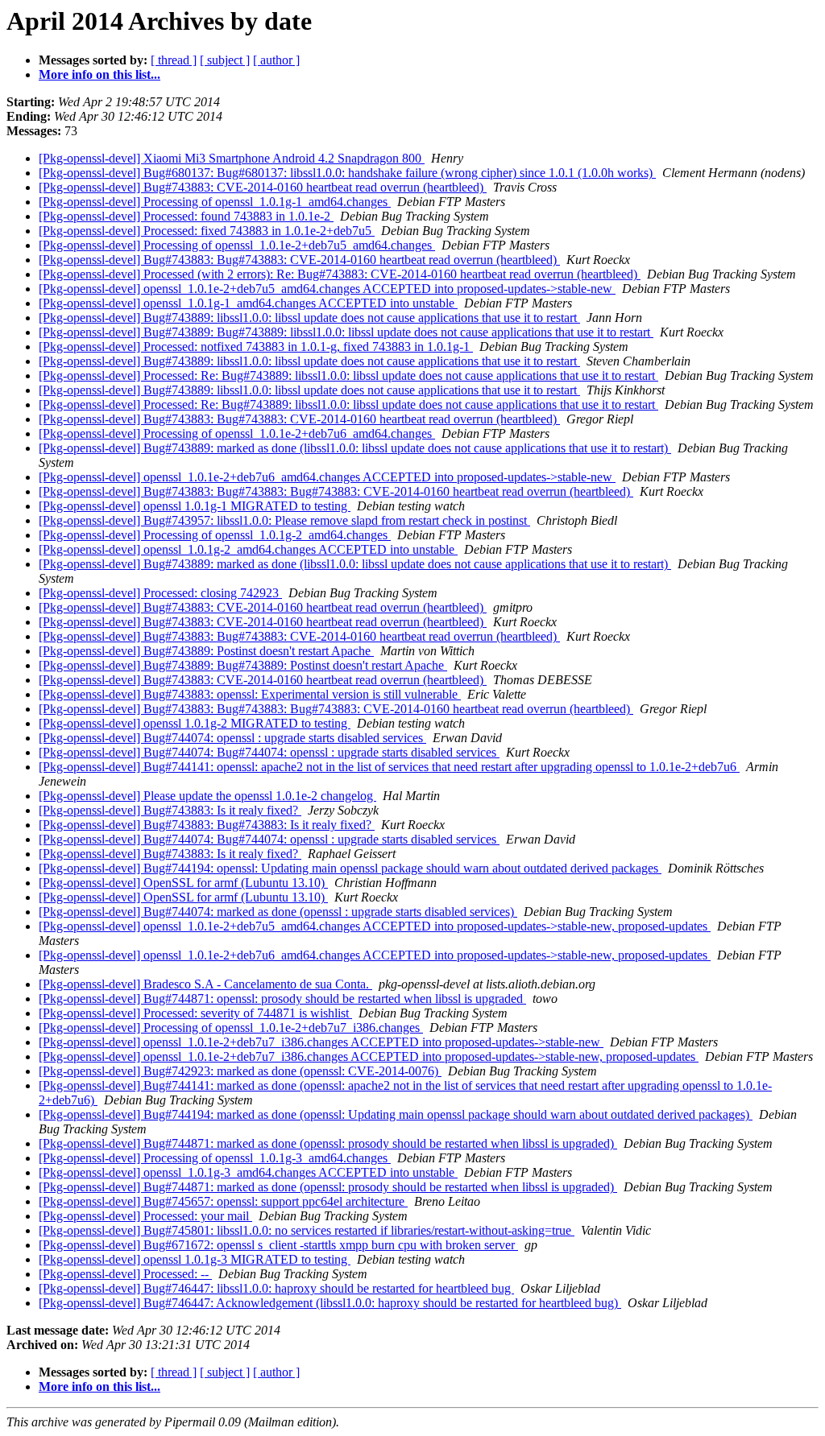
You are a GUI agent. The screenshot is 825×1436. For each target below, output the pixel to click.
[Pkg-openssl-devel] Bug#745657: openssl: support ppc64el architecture (223, 1201)
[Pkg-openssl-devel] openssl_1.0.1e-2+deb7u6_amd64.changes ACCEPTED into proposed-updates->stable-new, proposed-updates (375, 955)
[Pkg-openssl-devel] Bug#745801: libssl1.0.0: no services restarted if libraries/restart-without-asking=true (306, 1230)
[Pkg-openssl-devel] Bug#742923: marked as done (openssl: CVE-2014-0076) (240, 1071)
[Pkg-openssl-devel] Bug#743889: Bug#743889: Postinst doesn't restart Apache (243, 665)
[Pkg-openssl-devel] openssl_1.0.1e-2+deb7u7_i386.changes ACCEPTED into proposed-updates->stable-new (321, 1042)
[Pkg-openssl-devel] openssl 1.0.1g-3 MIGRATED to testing (194, 1259)
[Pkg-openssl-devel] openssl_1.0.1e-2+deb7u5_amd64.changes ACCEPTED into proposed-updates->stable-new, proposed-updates (375, 926)
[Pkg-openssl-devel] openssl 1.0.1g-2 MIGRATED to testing (194, 723)
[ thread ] (174, 60)
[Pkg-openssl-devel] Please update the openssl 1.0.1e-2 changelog (207, 796)
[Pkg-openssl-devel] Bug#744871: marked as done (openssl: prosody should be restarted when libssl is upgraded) (328, 1143)
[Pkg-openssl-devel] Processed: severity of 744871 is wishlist (195, 1013)
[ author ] (276, 60)
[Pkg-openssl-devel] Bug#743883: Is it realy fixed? (170, 810)
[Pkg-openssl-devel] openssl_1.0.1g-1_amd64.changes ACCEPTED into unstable (248, 303)
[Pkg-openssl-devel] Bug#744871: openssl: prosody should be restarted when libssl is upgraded (282, 998)
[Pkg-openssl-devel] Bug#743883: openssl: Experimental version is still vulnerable (250, 694)
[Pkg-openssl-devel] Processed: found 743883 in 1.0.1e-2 (186, 216)
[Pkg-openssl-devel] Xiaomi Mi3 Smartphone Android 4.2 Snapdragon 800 (232, 158)
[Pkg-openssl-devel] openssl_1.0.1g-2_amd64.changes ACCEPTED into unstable (248, 549)
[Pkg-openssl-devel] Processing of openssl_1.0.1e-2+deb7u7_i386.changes (231, 1027)
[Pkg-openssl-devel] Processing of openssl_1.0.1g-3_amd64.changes (215, 1158)
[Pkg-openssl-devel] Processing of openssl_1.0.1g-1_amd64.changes (215, 201)
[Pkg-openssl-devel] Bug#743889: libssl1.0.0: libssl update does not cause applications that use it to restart (309, 317)
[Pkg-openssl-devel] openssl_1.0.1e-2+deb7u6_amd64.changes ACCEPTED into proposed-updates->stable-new (327, 477)
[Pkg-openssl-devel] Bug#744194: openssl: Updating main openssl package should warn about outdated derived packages (350, 868)
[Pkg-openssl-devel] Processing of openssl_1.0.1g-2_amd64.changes (215, 535)
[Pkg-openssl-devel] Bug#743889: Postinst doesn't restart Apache (206, 651)
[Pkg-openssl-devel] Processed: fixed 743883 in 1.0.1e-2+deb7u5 (207, 230)
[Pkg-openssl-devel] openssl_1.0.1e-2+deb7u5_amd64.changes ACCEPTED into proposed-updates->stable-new (327, 288)
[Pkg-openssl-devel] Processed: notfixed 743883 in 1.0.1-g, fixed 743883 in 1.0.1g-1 (256, 346)
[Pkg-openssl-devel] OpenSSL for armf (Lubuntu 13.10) (183, 882)
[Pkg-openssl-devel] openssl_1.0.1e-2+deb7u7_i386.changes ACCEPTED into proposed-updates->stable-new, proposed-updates (369, 1056)
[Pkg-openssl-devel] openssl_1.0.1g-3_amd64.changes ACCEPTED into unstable (248, 1172)
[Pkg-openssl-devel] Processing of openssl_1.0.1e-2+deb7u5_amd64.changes (237, 245)
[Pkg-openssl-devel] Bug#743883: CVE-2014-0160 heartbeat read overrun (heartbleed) (263, 187)
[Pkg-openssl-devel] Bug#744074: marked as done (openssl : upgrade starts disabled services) (278, 911)
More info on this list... (99, 74)
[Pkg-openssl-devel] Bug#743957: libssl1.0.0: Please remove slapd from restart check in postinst (284, 520)
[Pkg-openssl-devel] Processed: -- (125, 1274)
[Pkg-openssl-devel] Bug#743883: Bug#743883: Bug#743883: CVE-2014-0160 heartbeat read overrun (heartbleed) (336, 491)
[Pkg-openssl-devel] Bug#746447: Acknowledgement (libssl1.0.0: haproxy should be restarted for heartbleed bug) (330, 1303)
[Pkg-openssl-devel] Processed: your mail (145, 1216)
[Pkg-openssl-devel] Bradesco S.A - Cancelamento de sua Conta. (205, 984)
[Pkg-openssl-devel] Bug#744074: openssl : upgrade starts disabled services (232, 738)
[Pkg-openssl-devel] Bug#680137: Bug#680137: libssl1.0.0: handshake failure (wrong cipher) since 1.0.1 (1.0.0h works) (347, 173)
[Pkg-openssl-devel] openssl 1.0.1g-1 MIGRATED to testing (194, 506)
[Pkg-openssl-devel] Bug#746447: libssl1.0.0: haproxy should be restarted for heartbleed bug (276, 1288)
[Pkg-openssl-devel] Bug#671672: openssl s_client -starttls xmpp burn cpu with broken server (278, 1245)
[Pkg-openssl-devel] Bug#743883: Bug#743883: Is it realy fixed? (207, 824)
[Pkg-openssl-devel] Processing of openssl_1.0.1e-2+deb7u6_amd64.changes (237, 433)
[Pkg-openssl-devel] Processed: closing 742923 (160, 593)
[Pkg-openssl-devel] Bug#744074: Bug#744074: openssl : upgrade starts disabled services (269, 752)
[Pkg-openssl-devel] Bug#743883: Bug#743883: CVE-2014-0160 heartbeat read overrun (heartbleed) (299, 259)
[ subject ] (225, 60)
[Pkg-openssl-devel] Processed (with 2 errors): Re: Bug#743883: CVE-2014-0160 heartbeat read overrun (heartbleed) (340, 274)
